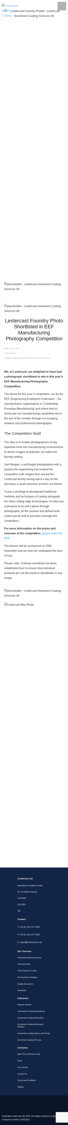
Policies (20, 1087)
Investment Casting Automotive (30, 1018)
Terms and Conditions (26, 1080)
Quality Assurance (25, 984)
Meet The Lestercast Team (28, 1054)
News (19, 1061)
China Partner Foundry (27, 971)
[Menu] (62, 6)
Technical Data (23, 964)
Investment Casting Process (29, 1040)
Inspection (21, 990)
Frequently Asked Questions (29, 958)
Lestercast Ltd (10, 353)
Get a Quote (22, 1067)
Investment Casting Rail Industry (31, 1011)
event (34, 358)
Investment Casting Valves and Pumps (33, 1033)
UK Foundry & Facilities (27, 977)
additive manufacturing (22, 358)
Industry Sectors (24, 1005)
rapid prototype (43, 358)
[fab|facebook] (62, 1100)
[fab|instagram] (5, 1100)
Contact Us (22, 1074)
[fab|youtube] (43, 1100)
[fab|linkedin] (24, 1100)
